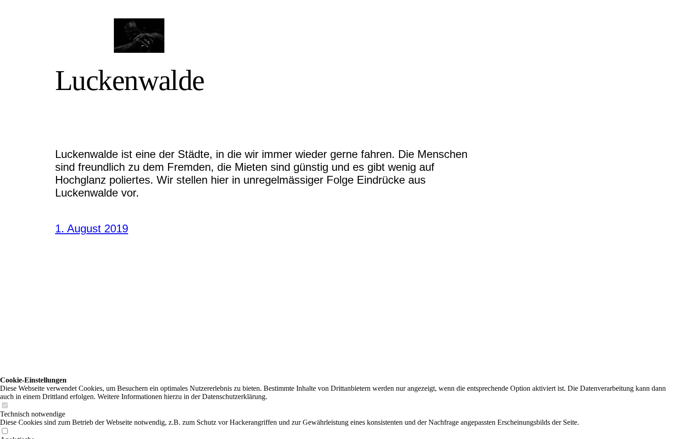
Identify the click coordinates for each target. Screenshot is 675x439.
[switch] (4, 406)
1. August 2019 (91, 228)
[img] (139, 35)
